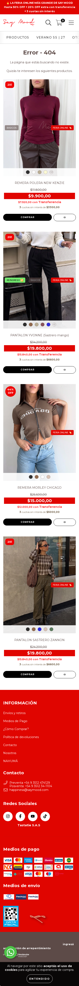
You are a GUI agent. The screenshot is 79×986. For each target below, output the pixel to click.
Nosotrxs (9, 753)
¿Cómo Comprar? (16, 729)
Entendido (39, 978)
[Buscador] (48, 23)
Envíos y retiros (14, 713)
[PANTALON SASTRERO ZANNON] (65, 674)
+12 (51, 172)
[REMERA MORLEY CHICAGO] (65, 522)
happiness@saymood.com (28, 790)
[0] (59, 24)
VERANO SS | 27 (50, 37)
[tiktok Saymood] (45, 816)
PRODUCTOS (17, 37)
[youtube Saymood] (32, 816)
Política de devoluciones (21, 737)
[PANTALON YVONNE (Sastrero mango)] (65, 370)
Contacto (10, 745)
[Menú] (71, 23)
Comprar (28, 217)
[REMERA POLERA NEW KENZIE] (65, 217)
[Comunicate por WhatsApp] (10, 952)
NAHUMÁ (10, 761)
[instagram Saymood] (8, 816)
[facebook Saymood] (20, 816)
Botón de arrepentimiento (32, 948)
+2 (54, 324)
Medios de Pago (15, 721)
